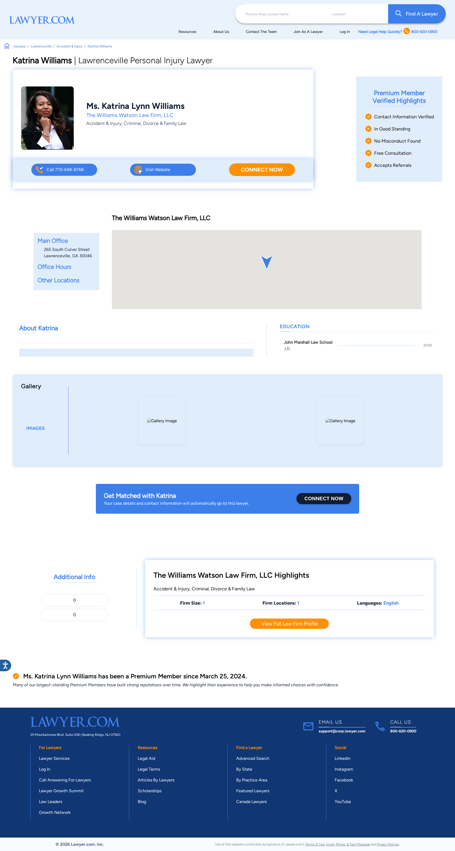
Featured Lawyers (252, 790)
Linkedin (342, 758)
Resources (187, 31)
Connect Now (262, 169)
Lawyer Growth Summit (61, 790)
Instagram (344, 769)
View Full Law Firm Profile (289, 624)
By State (244, 769)
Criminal (132, 123)
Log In (345, 31)
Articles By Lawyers (156, 779)
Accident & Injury (104, 123)
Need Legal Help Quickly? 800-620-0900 (397, 31)
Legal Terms (149, 769)
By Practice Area (251, 779)
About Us (221, 31)
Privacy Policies (388, 844)
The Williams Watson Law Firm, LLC (130, 115)
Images (35, 428)
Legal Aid (146, 758)
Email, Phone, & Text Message (348, 844)
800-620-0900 (403, 731)
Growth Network (55, 812)
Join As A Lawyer (308, 31)
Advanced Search (252, 758)
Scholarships (149, 790)
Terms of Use (315, 844)
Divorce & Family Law (164, 123)
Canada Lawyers (251, 801)
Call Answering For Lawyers (65, 779)
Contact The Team (261, 31)
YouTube (343, 801)
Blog (142, 801)
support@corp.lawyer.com (342, 731)
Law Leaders (50, 801)
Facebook (344, 779)
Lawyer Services (54, 758)
